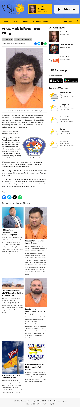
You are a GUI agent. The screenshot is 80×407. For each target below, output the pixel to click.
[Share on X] (42, 43)
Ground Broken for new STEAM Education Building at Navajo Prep (12, 293)
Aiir (53, 404)
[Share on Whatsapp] (45, 43)
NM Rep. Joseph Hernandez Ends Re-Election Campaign (10, 232)
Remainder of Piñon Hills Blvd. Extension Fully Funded (34, 367)
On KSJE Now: (57, 27)
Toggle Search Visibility (77, 21)
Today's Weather (58, 88)
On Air (15, 21)
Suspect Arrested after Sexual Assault (34, 242)
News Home (8, 39)
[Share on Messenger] (38, 43)
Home (5, 21)
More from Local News (24, 39)
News (25, 21)
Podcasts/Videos (40, 21)
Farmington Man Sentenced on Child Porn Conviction (35, 311)
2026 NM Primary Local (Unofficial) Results (11, 376)
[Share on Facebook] (35, 43)
